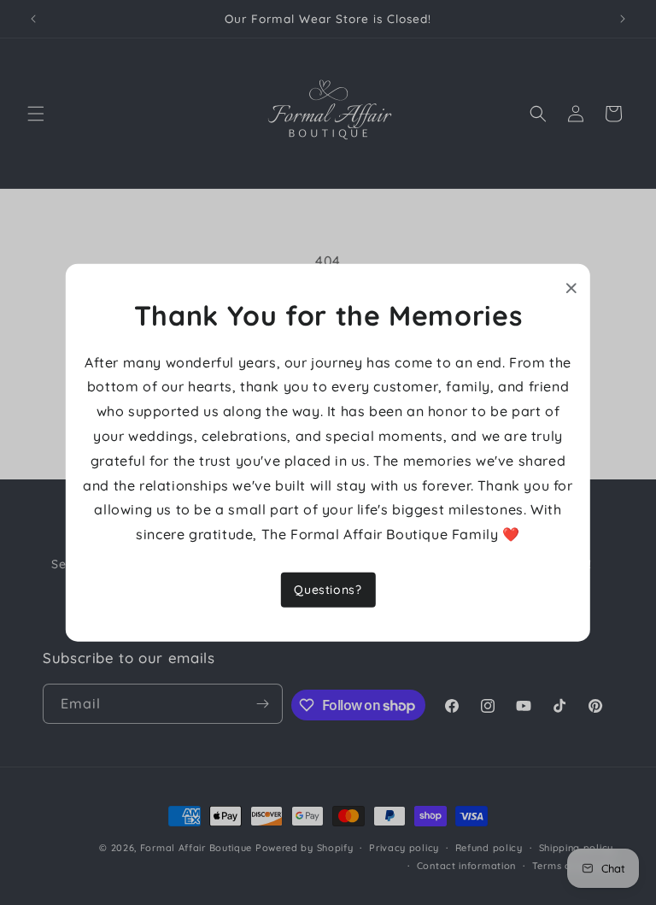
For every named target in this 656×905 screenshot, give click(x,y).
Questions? (327, 589)
